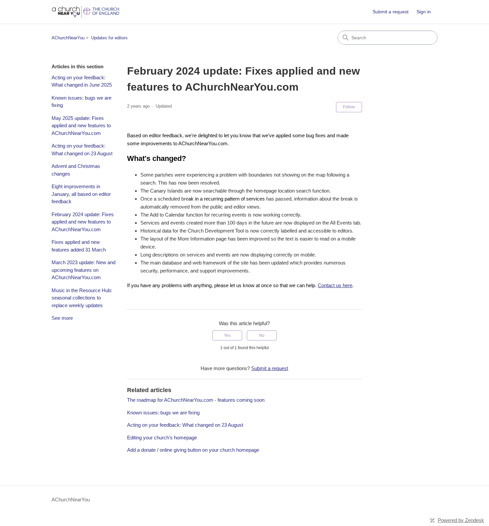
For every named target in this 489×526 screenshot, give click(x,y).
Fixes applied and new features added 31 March (79, 246)
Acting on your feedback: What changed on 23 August (82, 149)
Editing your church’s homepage (162, 437)
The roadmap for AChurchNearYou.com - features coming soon (195, 400)
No (261, 335)
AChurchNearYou (68, 37)
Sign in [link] (423, 11)
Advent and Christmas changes (76, 170)
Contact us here (335, 285)
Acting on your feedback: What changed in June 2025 (82, 81)
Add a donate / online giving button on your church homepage (193, 450)
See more (62, 318)
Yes (227, 335)
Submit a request (390, 11)
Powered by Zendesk (461, 520)
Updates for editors (109, 37)
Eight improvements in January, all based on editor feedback (81, 194)
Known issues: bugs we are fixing (81, 101)
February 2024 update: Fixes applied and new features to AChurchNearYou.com (83, 222)
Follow (349, 107)
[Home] (85, 12)
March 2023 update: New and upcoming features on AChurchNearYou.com (83, 270)
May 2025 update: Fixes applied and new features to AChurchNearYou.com (81, 125)
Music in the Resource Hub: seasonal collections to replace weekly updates (82, 297)
